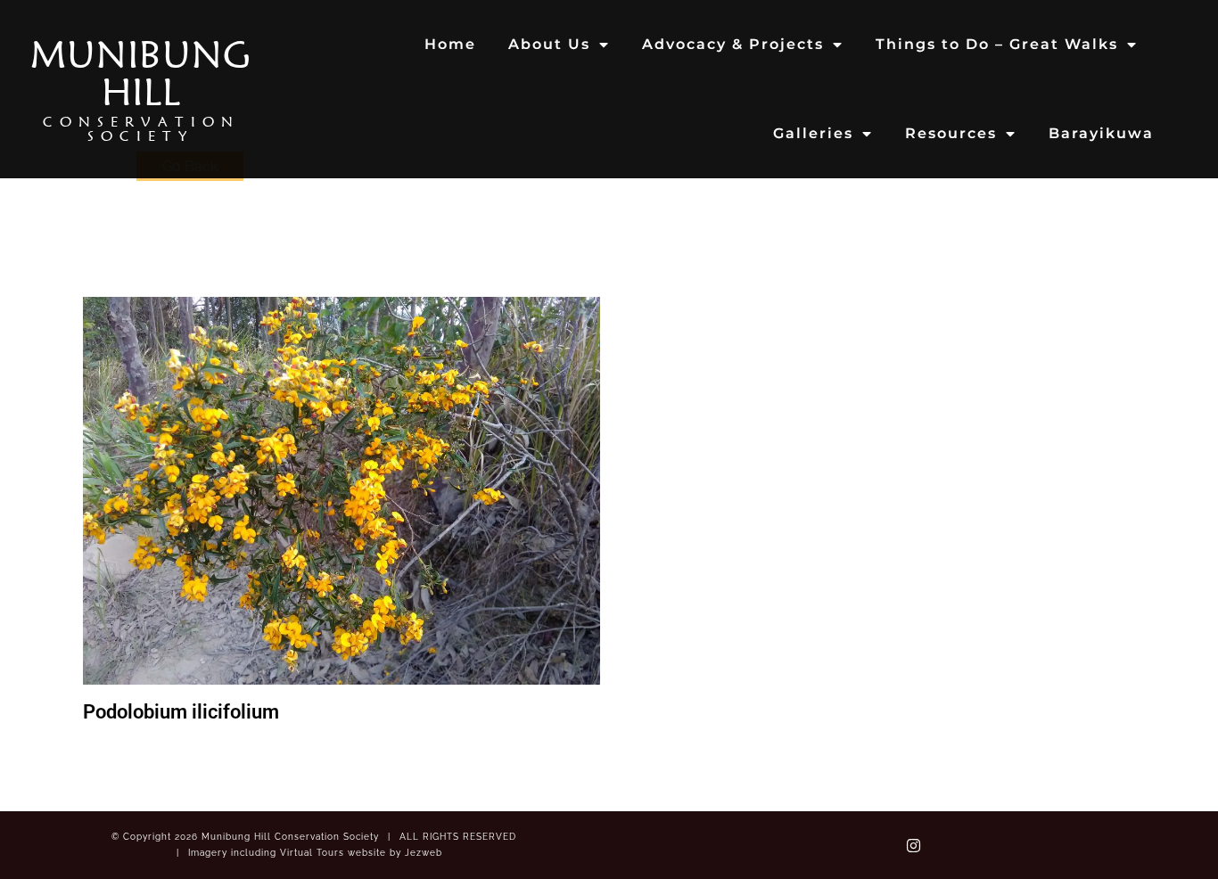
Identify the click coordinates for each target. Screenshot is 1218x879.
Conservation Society (141, 128)
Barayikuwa (1101, 133)
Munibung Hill (140, 73)
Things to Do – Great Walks (997, 44)
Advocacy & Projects (733, 44)
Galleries (813, 133)
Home (450, 44)
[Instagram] (914, 845)
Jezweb (423, 853)
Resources (951, 133)
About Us (549, 44)
